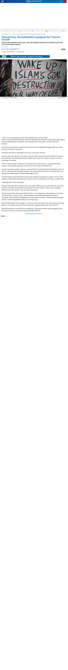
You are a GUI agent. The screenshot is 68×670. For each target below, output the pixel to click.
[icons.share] (65, 1)
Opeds (14, 34)
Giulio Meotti (20, 51)
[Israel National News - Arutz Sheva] (34, 1)
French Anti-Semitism (9, 51)
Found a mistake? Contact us (33, 213)
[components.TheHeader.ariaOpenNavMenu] (10, 1)
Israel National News (7, 34)
